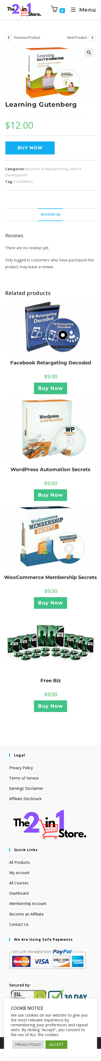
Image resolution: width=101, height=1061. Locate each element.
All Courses (19, 882)
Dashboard (19, 893)
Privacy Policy (21, 767)
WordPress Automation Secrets (50, 470)
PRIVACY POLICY (28, 1044)
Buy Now (30, 147)
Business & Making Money (47, 168)
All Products (19, 862)
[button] (89, 52)
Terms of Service (24, 778)
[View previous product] (9, 37)
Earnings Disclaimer (26, 788)
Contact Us (19, 924)
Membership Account (27, 903)
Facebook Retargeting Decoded (50, 363)
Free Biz (50, 681)
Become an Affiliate (26, 914)
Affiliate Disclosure (25, 798)
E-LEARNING (23, 181)
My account (19, 872)
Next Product (77, 37)
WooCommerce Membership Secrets (50, 577)
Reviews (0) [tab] (50, 214)
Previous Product (27, 37)
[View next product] (92, 37)
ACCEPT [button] (56, 1044)
